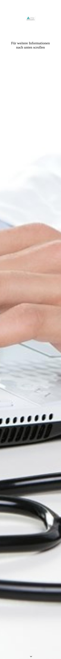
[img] (30, 329)
